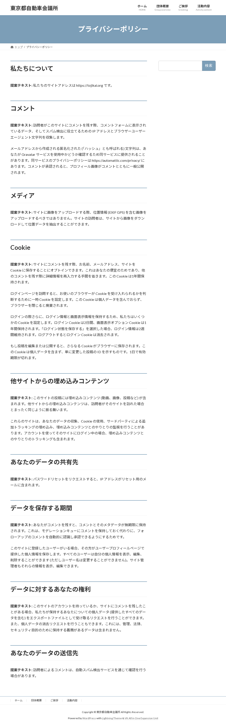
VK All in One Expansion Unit (141, 718)
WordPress (89, 718)
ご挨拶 (54, 700)
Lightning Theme (112, 718)
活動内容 (72, 700)
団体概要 (36, 700)
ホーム (19, 700)
